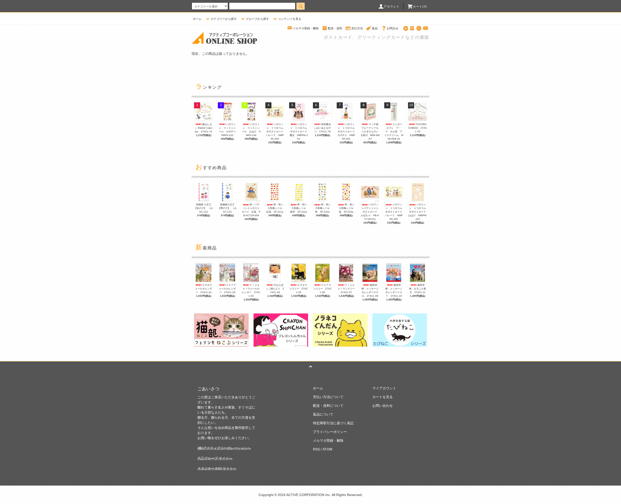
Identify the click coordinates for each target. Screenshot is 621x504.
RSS (316, 449)
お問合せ (392, 28)
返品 (375, 28)
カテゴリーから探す (224, 19)
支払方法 (357, 28)
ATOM (327, 449)
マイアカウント (384, 388)
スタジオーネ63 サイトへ (216, 468)
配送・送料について (328, 406)
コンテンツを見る (289, 19)
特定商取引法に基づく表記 (333, 423)
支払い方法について (328, 397)
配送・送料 (335, 28)
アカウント (392, 6)
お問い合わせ (382, 406)
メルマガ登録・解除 (306, 28)
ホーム (197, 19)
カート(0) (420, 6)
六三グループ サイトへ (214, 458)
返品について (323, 414)
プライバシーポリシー (330, 432)
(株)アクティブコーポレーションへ (224, 448)
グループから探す (257, 19)
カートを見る (382, 397)
